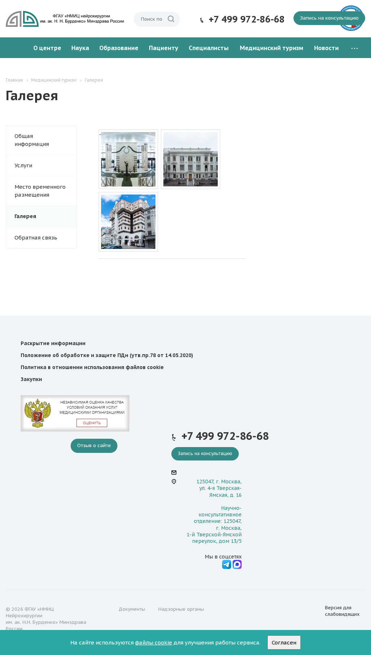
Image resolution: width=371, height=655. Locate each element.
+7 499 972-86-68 (247, 19)
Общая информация (31, 139)
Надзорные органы (181, 609)
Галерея (25, 216)
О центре (47, 48)
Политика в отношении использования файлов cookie (92, 367)
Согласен (284, 642)
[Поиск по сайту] (171, 19)
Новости (326, 48)
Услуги (23, 165)
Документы (131, 609)
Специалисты (209, 48)
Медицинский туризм (271, 48)
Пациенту (163, 48)
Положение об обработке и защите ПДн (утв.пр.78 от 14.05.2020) (107, 355)
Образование (118, 48)
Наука (80, 48)
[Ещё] (354, 48)
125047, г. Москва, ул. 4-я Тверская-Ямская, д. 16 (219, 488)
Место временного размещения (40, 190)
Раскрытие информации (53, 343)
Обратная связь (35, 237)
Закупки (31, 379)
